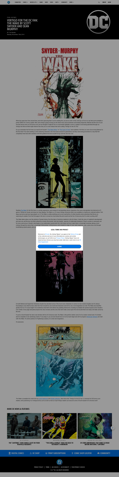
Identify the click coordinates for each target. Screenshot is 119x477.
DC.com (47, 234)
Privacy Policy (60, 238)
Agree (59, 246)
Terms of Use (74, 234)
